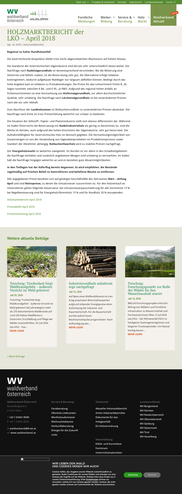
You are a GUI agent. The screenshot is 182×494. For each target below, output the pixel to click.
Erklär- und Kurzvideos (109, 443)
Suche (170, 2)
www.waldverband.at (23, 432)
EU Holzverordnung (107, 426)
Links (54, 434)
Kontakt (122, 2)
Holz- (142, 19)
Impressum (135, 2)
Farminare (102, 448)
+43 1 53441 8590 (19, 417)
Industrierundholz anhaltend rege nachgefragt (90, 285)
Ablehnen (152, 475)
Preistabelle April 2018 (20, 206)
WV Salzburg (147, 423)
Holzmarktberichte (33, 44)
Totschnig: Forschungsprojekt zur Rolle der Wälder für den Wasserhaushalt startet (149, 288)
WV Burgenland (149, 406)
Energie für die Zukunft (64, 430)
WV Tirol (144, 432)
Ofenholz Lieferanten (63, 413)
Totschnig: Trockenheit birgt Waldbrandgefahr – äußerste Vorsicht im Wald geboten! (31, 286)
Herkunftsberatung (62, 426)
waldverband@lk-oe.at (23, 428)
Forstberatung (59, 408)
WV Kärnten (147, 410)
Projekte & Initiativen (103, 2)
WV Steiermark (148, 427)
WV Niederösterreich (152, 414)
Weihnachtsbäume (62, 421)
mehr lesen (17, 330)
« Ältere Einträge (16, 356)
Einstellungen (92, 479)
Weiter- (106, 19)
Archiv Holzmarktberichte (110, 413)
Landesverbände (154, 2)
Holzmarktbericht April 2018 (24, 199)
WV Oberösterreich (151, 419)
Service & (125, 19)
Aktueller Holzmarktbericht (111, 408)
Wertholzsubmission (63, 417)
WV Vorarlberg (148, 436)
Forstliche (86, 19)
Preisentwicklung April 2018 (24, 214)
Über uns (81, 2)
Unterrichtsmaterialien (109, 452)
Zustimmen (133, 475)
